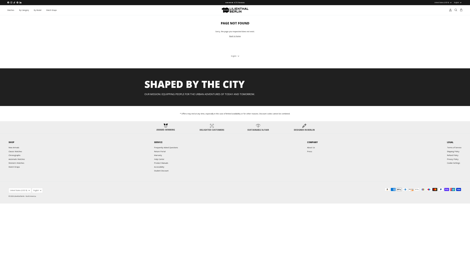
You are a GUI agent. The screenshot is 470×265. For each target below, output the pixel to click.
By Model (37, 10)
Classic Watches (15, 151)
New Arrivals (14, 147)
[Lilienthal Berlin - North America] (235, 10)
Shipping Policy (453, 151)
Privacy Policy (452, 159)
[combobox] (443, 2)
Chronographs (14, 155)
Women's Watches (16, 163)
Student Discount (161, 170)
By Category (24, 10)
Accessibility (159, 167)
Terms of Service (454, 147)
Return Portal (159, 151)
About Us (311, 147)
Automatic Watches (17, 159)
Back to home (235, 36)
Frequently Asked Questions (166, 147)
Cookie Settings (453, 163)
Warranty (158, 155)
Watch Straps (51, 10)
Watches (10, 10)
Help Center (159, 159)
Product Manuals (161, 163)
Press (309, 151)
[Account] (450, 10)
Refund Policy (452, 155)
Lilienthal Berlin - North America (25, 196)
